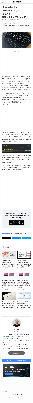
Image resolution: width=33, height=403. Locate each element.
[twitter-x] (13, 394)
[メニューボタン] (31, 1)
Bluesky (16, 238)
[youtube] (17, 394)
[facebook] (12, 394)
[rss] (19, 394)
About (15, 398)
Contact (23, 398)
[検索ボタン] (2, 1)
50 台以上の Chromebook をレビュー (15, 337)
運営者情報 (16, 353)
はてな (26, 238)
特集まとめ (10, 398)
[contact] (21, 394)
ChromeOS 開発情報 (17, 233)
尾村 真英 (19, 335)
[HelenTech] (16, 1)
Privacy (19, 398)
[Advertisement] (16, 63)
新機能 (25, 233)
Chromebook (7, 233)
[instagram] (15, 394)
